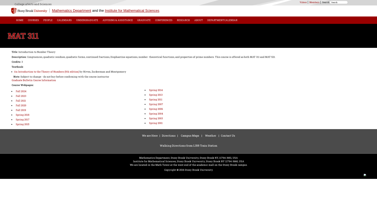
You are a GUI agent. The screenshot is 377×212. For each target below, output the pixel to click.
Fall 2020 (21, 105)
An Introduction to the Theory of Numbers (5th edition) (46, 71)
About (198, 20)
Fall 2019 (21, 110)
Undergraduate (87, 20)
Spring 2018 (22, 114)
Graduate (144, 20)
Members (314, 2)
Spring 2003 (156, 118)
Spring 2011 (155, 99)
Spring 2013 (156, 94)
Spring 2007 (156, 104)
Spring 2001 (156, 123)
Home (19, 20)
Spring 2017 (22, 119)
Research (183, 20)
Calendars (64, 20)
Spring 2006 (156, 108)
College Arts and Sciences (33, 4)
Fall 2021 (21, 100)
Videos (303, 2)
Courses (33, 20)
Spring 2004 (156, 113)
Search (325, 2)
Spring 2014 (156, 90)
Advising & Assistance (117, 20)
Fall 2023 (21, 95)
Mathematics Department (71, 11)
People (48, 20)
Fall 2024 (21, 91)
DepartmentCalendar (222, 20)
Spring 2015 (22, 124)
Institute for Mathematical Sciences (132, 11)
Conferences (163, 20)
